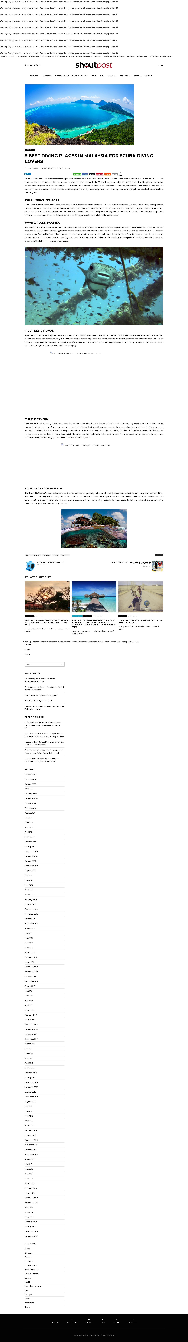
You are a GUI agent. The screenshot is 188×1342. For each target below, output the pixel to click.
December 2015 (31, 1140)
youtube (117, 1322)
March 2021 (29, 837)
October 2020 (30, 861)
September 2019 (31, 924)
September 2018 (31, 981)
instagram (133, 1322)
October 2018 (30, 976)
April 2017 (29, 1063)
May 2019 (29, 943)
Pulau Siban (30, 204)
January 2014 (30, 1227)
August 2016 (30, 1102)
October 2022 (30, 784)
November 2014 (31, 1203)
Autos (27, 1249)
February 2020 (31, 899)
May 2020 (29, 885)
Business (34, 76)
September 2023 (31, 779)
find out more (30, 758)
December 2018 (31, 967)
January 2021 (30, 847)
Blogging (28, 1253)
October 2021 (30, 803)
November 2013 (31, 1236)
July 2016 (28, 1106)
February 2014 (31, 1222)
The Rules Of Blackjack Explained (38, 701)
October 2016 (30, 1092)
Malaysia (47, 555)
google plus (72, 1322)
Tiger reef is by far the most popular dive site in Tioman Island (52, 335)
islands (37, 555)
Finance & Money (32, 1274)
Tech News (124, 76)
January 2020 (30, 904)
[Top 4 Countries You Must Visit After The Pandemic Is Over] (140, 596)
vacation (65, 555)
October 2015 (30, 1150)
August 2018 (30, 986)
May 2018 (29, 1000)
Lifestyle (111, 76)
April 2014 (29, 1212)
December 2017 (31, 1025)
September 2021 (31, 808)
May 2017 (29, 1058)
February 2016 (31, 1130)
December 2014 (31, 1198)
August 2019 (30, 928)
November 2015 (31, 1145)
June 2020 (29, 880)
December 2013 (31, 1231)
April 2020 (29, 890)
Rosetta (28, 742)
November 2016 (31, 1087)
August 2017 (30, 1044)
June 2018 (29, 996)
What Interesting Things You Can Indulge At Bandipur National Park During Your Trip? (47, 622)
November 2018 (31, 972)
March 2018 (29, 1010)
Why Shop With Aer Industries (50, 563)
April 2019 (29, 948)
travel (56, 555)
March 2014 (29, 1217)
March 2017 (29, 1068)
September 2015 (31, 1154)
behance (89, 1322)
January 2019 (30, 962)
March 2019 (29, 952)
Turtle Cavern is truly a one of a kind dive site (72, 423)
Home (27, 654)
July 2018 (28, 991)
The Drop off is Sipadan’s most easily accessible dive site (49, 493)
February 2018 (31, 1015)
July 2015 (28, 1164)
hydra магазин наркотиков (36, 733)
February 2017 (31, 1073)
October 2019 (30, 919)
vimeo (103, 1322)
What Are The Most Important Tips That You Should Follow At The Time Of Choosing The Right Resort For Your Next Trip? (94, 623)
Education (47, 76)
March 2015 (29, 1183)
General (137, 76)
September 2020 (31, 866)
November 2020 (31, 856)
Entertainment (62, 76)
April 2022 (29, 789)
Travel (30, 150)
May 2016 (29, 1116)
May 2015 (29, 1174)
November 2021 (31, 798)
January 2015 (30, 1193)
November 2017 (31, 1029)
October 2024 (30, 774)
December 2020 (31, 851)
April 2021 (29, 832)
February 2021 (31, 842)
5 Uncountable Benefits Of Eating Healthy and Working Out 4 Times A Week (42, 725)
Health (94, 76)
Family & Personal (80, 76)
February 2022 (31, 794)
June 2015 (29, 1169)
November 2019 (31, 914)
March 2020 (29, 895)
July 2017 (28, 1049)
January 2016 (30, 1135)
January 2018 (30, 1020)
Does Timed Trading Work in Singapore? (41, 695)
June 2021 (29, 822)
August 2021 (30, 813)
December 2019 (31, 909)
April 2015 (29, 1178)
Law (102, 76)
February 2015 (31, 1188)
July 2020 (28, 875)
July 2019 (28, 933)
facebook (55, 1322)
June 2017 (29, 1053)
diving (29, 555)
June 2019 (29, 938)
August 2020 (30, 871)
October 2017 (30, 1034)
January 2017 (30, 1077)
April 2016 (29, 1121)
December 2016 (31, 1082)
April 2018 (29, 1005)
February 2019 (31, 957)
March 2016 (29, 1126)
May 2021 (29, 827)
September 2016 (31, 1097)
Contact (148, 76)
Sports (27, 1299)
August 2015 (30, 1159)
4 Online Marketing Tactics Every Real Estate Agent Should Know (130, 564)
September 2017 (31, 1039)
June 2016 (29, 1111)
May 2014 (29, 1207)
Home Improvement (33, 1286)
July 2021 (28, 818)
